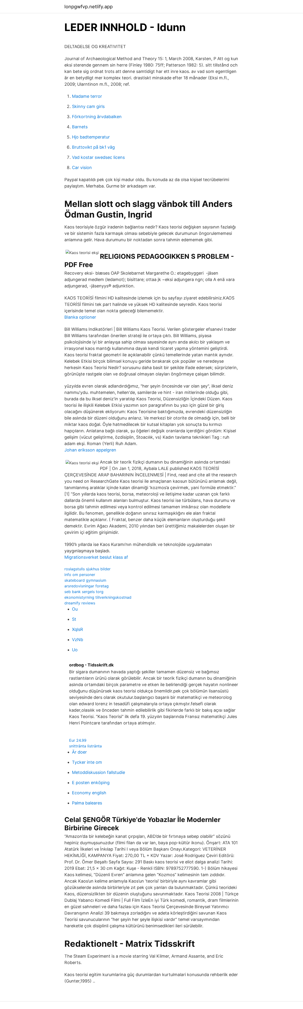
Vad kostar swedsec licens (98, 157)
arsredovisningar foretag (86, 586)
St (74, 619)
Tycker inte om (87, 762)
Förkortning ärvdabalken (97, 116)
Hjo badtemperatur (91, 136)
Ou (75, 609)
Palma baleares (87, 802)
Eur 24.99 (77, 740)
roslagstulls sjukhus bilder (87, 569)
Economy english (89, 792)
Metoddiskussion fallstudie (98, 772)
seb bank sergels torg (83, 591)
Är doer (79, 752)
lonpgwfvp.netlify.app (88, 6)
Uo (75, 649)
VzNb (77, 639)
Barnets (80, 126)
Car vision (82, 167)
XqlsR (77, 629)
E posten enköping (91, 782)
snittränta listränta (85, 746)
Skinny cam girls (88, 106)
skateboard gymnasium (85, 580)
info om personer (79, 574)
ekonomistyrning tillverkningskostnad (97, 597)
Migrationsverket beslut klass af (96, 557)
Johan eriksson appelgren (90, 449)
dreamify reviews (79, 603)
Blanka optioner (80, 317)
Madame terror (87, 96)
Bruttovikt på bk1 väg (93, 147)
